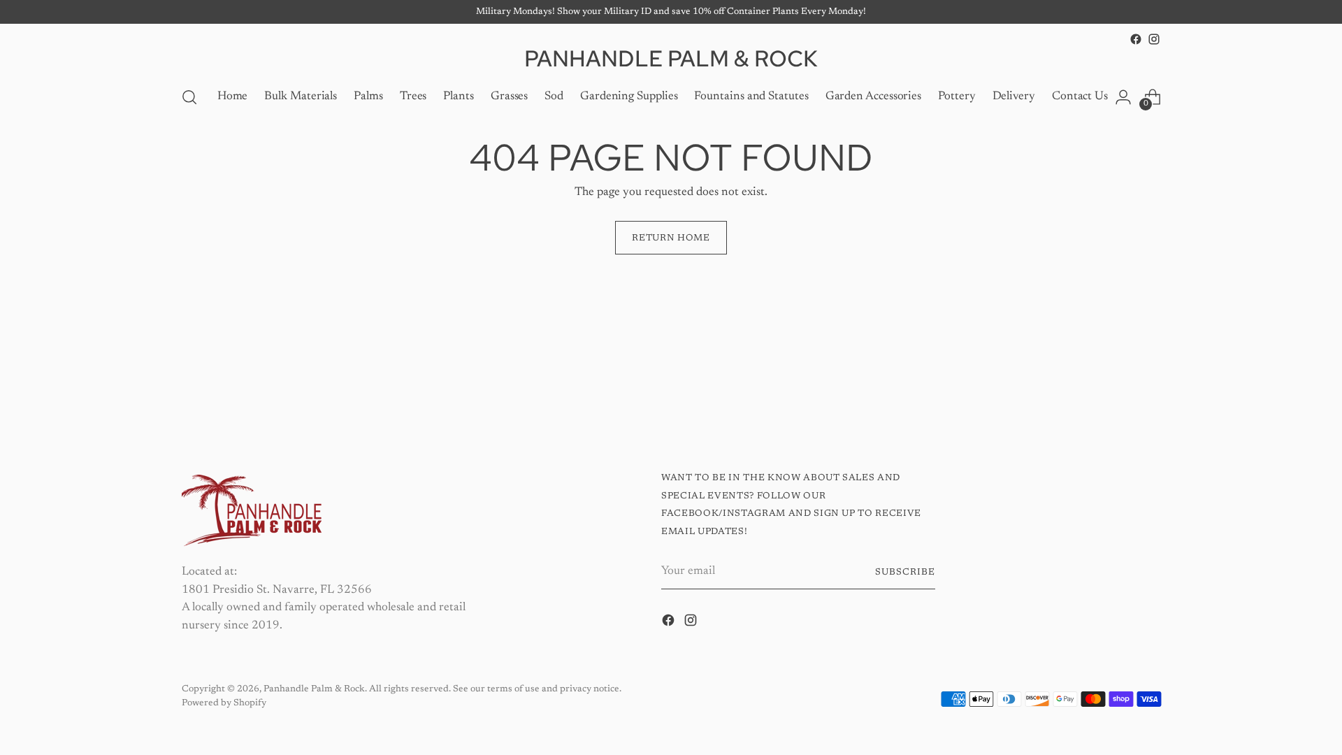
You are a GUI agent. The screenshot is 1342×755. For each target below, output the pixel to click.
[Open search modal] (189, 97)
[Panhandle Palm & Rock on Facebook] (1136, 39)
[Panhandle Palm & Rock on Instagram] (1154, 39)
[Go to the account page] (1123, 97)
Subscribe (905, 572)
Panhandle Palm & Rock (314, 688)
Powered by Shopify (224, 702)
